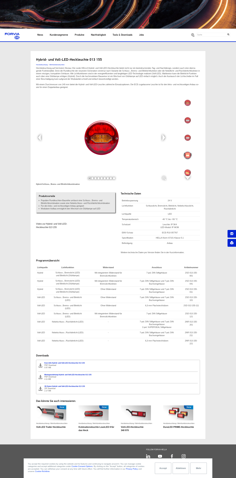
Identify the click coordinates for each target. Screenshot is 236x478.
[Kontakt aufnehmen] (232, 234)
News (40, 35)
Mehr (198, 468)
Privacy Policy (132, 469)
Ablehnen (181, 468)
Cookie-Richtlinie (42, 471)
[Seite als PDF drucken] (232, 243)
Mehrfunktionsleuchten (56, 64)
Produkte (79, 35)
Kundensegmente (59, 35)
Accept (163, 468)
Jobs (141, 35)
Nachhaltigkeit (98, 35)
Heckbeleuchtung (42, 64)
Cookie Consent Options (82, 466)
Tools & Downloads (122, 35)
